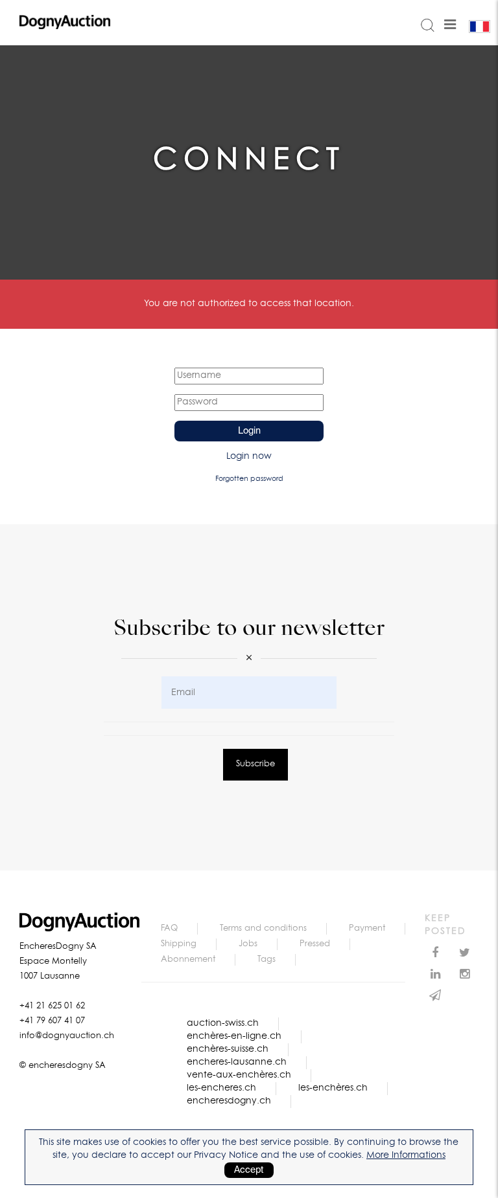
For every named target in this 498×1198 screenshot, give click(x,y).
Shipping (178, 944)
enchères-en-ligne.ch (234, 1036)
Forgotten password (249, 478)
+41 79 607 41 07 (52, 1021)
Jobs (248, 944)
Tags (266, 959)
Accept (249, 1170)
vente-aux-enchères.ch (239, 1075)
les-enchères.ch (333, 1088)
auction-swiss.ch (223, 1023)
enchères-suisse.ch (227, 1049)
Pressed (315, 944)
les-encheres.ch (221, 1088)
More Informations (405, 1155)
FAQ (169, 928)
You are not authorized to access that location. (249, 303)
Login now (249, 456)
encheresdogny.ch (229, 1100)
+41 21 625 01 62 (52, 1006)
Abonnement (188, 959)
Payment (367, 928)
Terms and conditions (263, 928)
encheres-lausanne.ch (237, 1062)
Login (249, 431)
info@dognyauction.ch (66, 1036)
